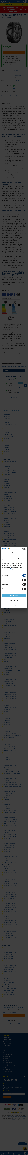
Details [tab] (14, 552)
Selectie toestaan (14, 600)
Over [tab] (23, 552)
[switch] (24, 580)
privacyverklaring (14, 569)
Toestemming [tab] (5, 552)
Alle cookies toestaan (14, 595)
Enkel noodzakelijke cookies (14, 605)
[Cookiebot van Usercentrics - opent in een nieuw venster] (20, 549)
